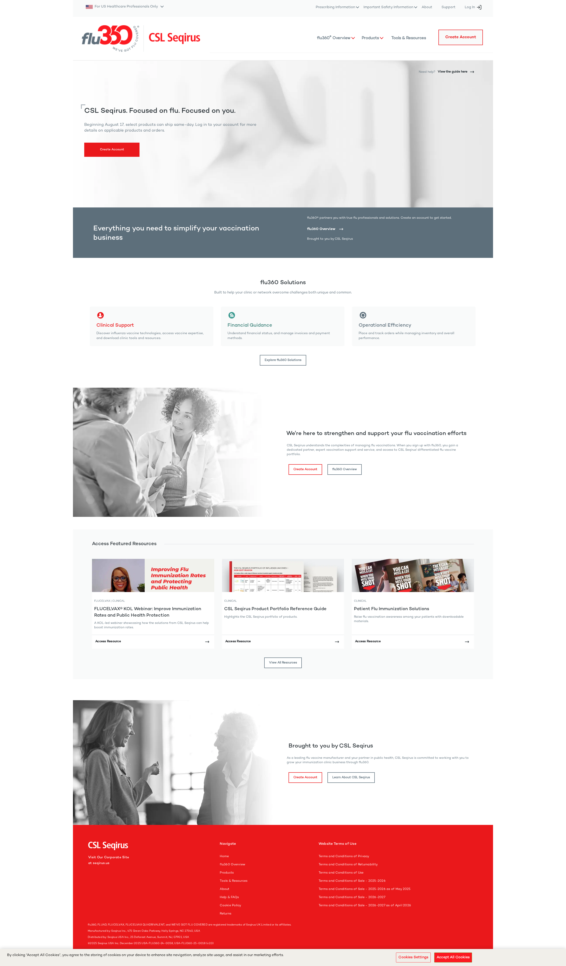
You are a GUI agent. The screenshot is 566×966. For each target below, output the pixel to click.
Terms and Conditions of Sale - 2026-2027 (352, 897)
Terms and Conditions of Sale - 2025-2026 (352, 881)
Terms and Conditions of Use (341, 872)
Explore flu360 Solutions (283, 360)
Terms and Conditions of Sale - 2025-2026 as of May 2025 (365, 889)
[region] (283, 957)
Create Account (112, 149)
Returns (225, 913)
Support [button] (448, 7)
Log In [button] (470, 7)
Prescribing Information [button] (335, 7)
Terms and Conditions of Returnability (348, 864)
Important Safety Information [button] (388, 7)
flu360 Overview (321, 229)
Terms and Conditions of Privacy (344, 856)
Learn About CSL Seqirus (351, 777)
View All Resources (283, 662)
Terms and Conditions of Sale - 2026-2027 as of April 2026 (365, 905)
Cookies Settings (413, 957)
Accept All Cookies (453, 957)
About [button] (427, 7)
